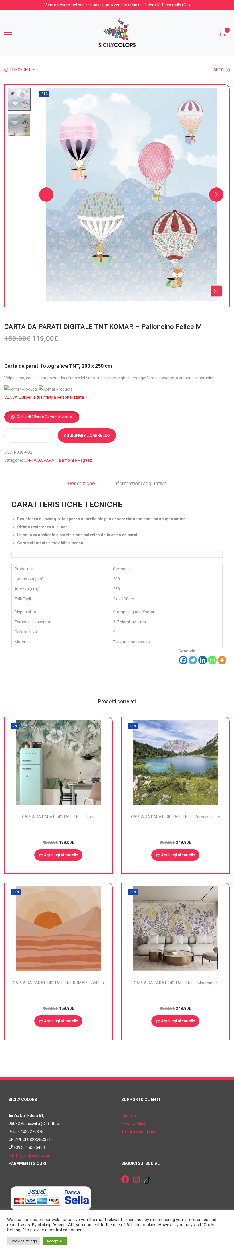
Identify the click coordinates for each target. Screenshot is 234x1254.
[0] (222, 32)
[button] (41, 417)
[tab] (81, 484)
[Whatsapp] (212, 660)
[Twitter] (193, 660)
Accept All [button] (55, 1241)
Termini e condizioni (139, 1131)
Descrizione (81, 483)
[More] (222, 660)
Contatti (128, 1115)
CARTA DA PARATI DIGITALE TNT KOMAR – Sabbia (58, 983)
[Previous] (46, 194)
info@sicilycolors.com (32, 1155)
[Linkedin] (202, 660)
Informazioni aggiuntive (139, 483)
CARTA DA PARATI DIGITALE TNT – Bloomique (175, 983)
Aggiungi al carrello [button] (61, 855)
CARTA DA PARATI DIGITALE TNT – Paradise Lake (175, 817)
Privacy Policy (133, 1123)
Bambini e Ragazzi (76, 460)
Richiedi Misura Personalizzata (44, 417)
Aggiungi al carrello (87, 435)
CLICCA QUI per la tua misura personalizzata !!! (45, 397)
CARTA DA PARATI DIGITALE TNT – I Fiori (58, 817)
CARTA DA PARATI (40, 460)
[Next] (216, 194)
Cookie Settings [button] (24, 1241)
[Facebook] (183, 660)
